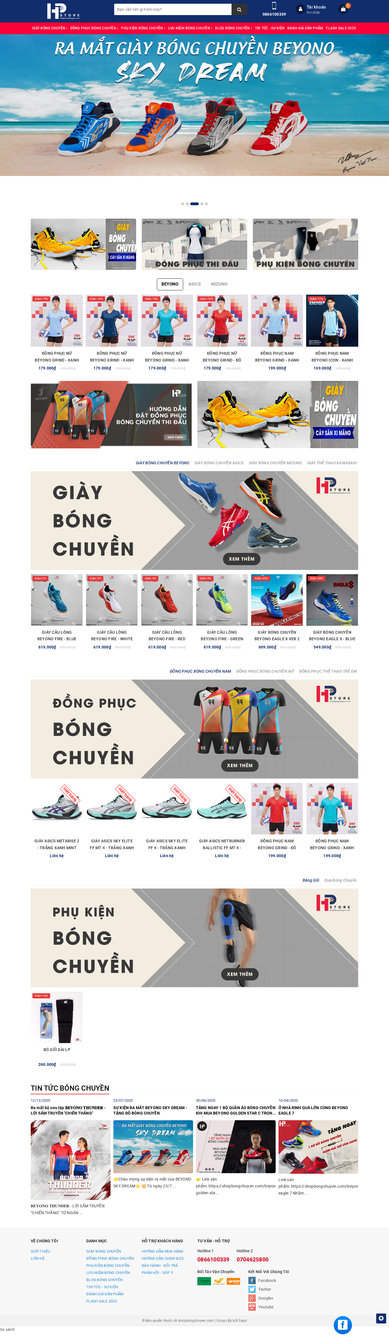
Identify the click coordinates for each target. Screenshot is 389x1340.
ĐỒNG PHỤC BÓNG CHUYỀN (93, 28)
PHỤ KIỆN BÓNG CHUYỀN (142, 28)
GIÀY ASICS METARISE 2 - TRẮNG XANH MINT (56, 844)
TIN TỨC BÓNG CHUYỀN (70, 1088)
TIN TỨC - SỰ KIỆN (269, 28)
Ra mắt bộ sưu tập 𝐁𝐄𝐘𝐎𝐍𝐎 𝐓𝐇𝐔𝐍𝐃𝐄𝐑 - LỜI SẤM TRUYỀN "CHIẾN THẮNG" (68, 1110)
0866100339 (274, 14)
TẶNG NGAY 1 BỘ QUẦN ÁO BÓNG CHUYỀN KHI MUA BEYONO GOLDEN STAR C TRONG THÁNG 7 (235, 1111)
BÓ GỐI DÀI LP (57, 1049)
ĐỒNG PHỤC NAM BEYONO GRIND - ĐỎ (277, 844)
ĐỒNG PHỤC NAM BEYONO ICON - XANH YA (332, 360)
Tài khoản (316, 7)
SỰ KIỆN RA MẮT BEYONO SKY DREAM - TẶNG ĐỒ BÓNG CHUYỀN (150, 1110)
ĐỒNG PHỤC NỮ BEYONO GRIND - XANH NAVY (112, 360)
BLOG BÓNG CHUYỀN (233, 28)
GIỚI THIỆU (40, 1251)
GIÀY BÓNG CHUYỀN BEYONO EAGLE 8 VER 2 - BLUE (277, 639)
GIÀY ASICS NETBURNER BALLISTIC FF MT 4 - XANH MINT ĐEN (222, 848)
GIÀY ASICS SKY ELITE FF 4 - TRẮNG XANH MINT (167, 848)
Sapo (243, 1321)
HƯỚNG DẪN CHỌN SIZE (163, 1258)
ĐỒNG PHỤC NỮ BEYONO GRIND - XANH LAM (57, 360)
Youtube (266, 1307)
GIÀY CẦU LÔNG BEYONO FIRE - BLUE (57, 635)
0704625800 (253, 1259)
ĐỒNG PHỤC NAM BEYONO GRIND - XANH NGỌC (332, 848)
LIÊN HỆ (37, 1258)
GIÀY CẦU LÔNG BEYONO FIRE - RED (167, 635)
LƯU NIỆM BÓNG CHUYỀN (189, 28)
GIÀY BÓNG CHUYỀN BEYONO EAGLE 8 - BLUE (332, 635)
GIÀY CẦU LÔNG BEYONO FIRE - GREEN (222, 635)
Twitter (264, 1289)
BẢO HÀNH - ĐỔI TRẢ (160, 1265)
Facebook (267, 1280)
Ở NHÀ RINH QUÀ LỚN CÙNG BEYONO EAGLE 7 (313, 1110)
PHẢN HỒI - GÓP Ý (157, 1273)
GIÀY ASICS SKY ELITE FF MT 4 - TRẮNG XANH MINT (112, 848)
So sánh (7, 1329)
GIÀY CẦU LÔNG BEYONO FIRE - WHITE (112, 635)
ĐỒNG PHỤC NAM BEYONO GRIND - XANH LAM (277, 360)
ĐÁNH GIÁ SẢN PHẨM (305, 28)
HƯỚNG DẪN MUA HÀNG (163, 1251)
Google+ (266, 1298)
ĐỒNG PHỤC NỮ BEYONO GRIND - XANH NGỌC (167, 360)
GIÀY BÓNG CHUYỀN (49, 28)
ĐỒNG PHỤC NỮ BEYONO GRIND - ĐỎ (222, 356)
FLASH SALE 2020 (341, 28)
